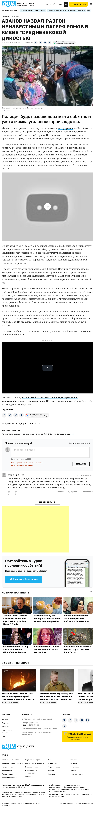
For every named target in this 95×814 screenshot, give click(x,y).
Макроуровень (7, 767)
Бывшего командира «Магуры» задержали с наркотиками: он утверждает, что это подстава (56, 696)
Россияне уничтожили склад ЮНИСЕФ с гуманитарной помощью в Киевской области (18, 696)
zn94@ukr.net (51, 729)
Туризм (73, 771)
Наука (50, 760)
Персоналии (30, 776)
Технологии (52, 763)
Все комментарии (47, 502)
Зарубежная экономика (34, 763)
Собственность (76, 774)
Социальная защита (32, 760)
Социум (73, 760)
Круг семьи (74, 767)
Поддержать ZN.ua (78, 4)
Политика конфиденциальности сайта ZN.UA (76, 803)
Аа (66, 4)
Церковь (51, 771)
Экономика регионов (10, 778)
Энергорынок (7, 771)
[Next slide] (91, 10)
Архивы (5, 719)
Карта (4, 737)
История (73, 763)
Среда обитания (54, 767)
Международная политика (12, 763)
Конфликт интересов (33, 767)
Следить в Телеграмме (25, 579)
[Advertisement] (35, 529)
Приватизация (7, 774)
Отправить (81, 464)
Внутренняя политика (10, 760)
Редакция (6, 723)
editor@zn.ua (27, 735)
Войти (59, 4)
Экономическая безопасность (31, 772)
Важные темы (9, 10)
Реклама (5, 727)
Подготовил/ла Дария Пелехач (19, 423)
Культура (51, 774)
